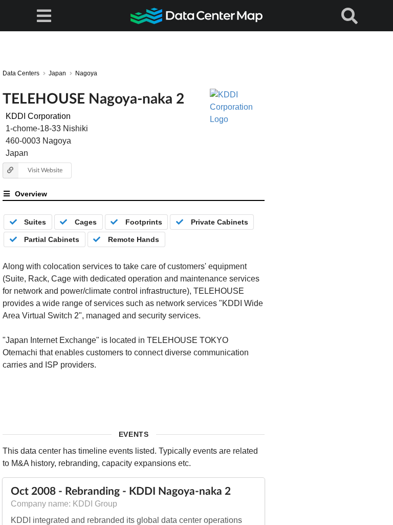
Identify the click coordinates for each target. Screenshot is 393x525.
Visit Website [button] (45, 170)
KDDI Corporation (38, 116)
